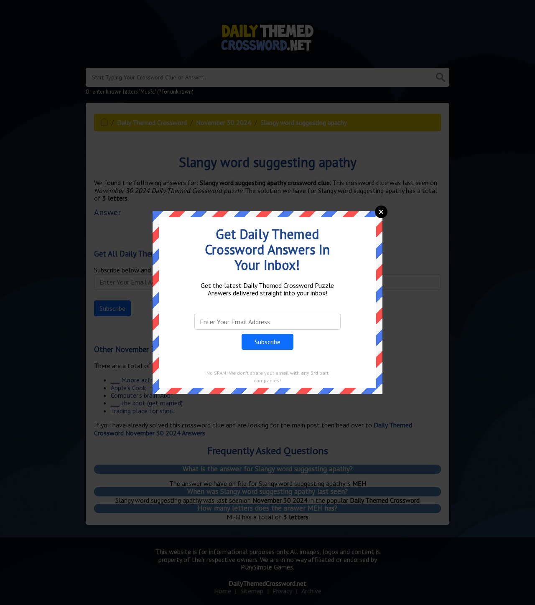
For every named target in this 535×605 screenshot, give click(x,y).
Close (381, 212)
